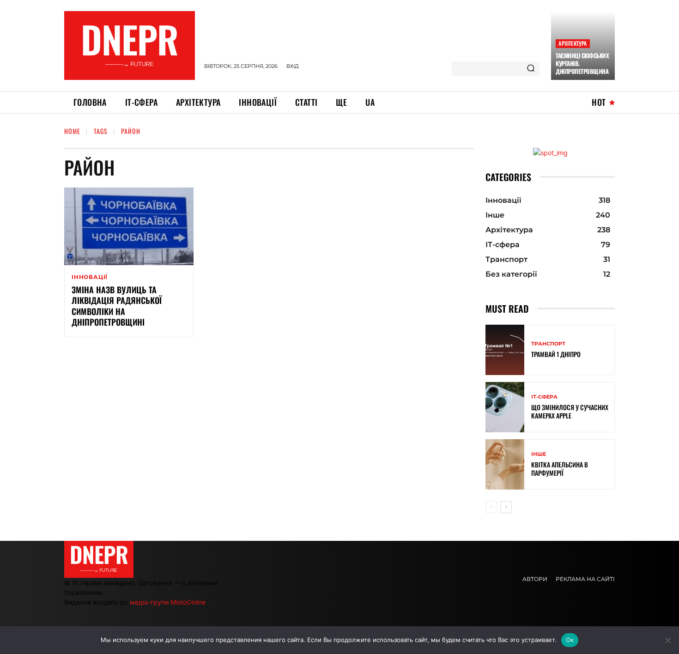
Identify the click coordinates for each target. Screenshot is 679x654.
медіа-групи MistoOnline (168, 602)
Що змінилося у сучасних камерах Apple (569, 411)
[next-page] (506, 507)
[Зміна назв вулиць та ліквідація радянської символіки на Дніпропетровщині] (129, 226)
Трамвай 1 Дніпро (556, 354)
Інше (538, 454)
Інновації (90, 277)
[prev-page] (491, 507)
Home (72, 131)
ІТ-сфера (544, 397)
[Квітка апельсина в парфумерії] (504, 464)
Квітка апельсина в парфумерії (559, 469)
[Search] (531, 68)
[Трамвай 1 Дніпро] (504, 350)
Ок (570, 639)
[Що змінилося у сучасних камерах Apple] (504, 407)
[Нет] (667, 640)
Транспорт (548, 343)
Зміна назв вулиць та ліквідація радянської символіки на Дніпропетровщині (117, 306)
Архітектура (572, 43)
